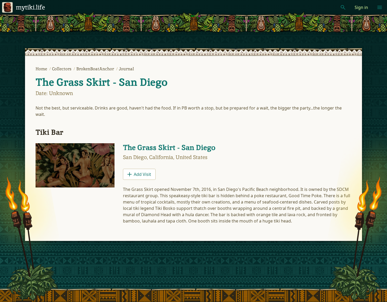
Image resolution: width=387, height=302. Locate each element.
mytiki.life (30, 7)
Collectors (62, 69)
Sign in (361, 7)
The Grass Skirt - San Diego (101, 82)
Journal (126, 69)
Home (42, 69)
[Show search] (343, 7)
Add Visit (142, 174)
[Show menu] (379, 7)
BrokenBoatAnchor (95, 69)
